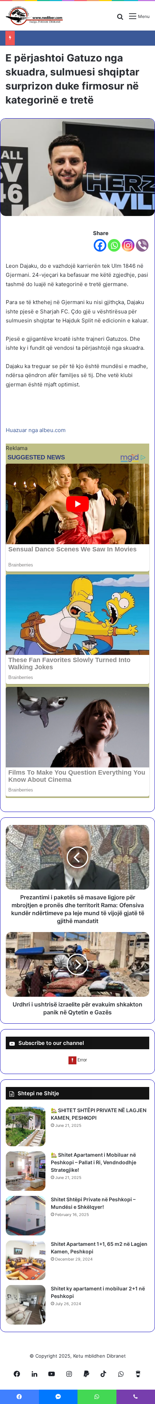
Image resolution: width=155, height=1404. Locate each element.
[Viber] (142, 245)
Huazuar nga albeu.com (36, 430)
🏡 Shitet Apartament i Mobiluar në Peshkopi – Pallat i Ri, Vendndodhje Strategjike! (93, 1162)
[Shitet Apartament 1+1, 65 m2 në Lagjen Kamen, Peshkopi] (25, 1260)
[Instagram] (128, 245)
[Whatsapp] (114, 245)
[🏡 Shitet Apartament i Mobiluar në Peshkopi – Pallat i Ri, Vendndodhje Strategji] (25, 1171)
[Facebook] (100, 245)
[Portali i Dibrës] (34, 16)
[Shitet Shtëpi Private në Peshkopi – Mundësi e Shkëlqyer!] (25, 1215)
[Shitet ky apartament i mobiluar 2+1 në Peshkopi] (25, 1305)
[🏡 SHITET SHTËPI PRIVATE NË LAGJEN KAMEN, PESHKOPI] (25, 1126)
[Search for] (120, 19)
